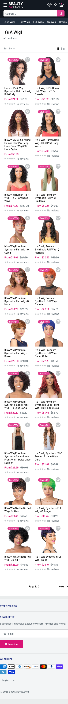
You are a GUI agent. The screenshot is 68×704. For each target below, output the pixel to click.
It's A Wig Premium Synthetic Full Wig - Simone (46, 301)
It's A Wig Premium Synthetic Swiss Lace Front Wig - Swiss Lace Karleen (17, 458)
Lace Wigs (9, 21)
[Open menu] (6, 5)
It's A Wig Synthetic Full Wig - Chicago (48, 509)
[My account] (56, 5)
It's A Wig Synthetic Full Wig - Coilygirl (17, 558)
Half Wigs (24, 21)
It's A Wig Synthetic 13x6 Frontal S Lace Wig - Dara (48, 456)
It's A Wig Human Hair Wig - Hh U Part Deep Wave (16, 197)
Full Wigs (38, 21)
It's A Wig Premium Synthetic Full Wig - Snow (15, 353)
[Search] (61, 13)
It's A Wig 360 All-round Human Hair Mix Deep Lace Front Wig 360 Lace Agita (17, 144)
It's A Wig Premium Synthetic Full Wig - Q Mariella (47, 249)
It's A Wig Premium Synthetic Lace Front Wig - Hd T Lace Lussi (47, 404)
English (5, 680)
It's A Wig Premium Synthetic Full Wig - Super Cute (46, 353)
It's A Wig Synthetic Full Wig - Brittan (17, 509)
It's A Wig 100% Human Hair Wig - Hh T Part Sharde (47, 91)
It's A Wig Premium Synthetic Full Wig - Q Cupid (16, 249)
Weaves (51, 21)
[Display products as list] (63, 48)
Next (61, 586)
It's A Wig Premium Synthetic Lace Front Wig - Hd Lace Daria (16, 404)
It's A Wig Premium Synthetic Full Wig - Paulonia (46, 197)
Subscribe (11, 644)
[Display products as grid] (57, 48)
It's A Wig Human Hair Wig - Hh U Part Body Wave (47, 143)
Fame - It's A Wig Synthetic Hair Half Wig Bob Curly (17, 91)
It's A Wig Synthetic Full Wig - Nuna (48, 558)
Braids (63, 21)
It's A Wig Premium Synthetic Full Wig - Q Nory (16, 301)
